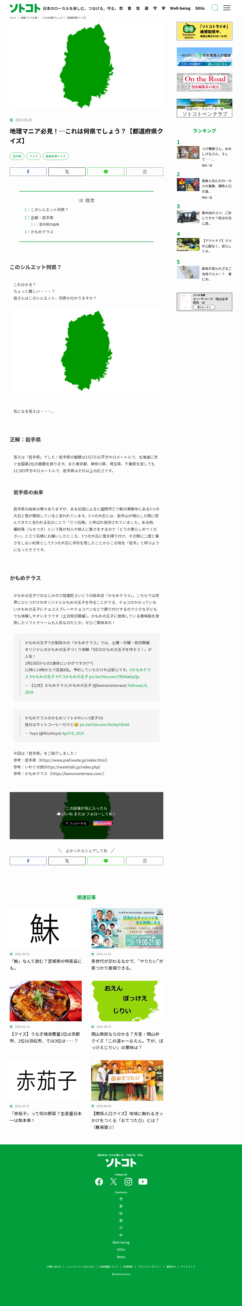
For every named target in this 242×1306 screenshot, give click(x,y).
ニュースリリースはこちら (80, 1266)
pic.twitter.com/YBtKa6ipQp (114, 676)
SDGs (200, 8)
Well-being (180, 8)
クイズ (33, 156)
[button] (28, 171)
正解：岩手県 (42, 217)
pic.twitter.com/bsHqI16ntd (104, 724)
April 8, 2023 (73, 733)
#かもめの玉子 (42, 676)
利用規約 (128, 1266)
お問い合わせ (54, 1266)
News (121, 1256)
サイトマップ (188, 1266)
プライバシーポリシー (149, 1266)
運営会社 (171, 1266)
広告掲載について (108, 1266)
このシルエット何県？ (50, 209)
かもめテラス (42, 231)
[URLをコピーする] (144, 171)
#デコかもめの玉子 (72, 676)
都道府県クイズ (56, 156)
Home (13, 17)
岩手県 (17, 156)
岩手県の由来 (49, 224)
